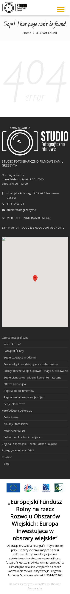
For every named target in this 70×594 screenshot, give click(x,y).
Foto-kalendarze (14, 430)
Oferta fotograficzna (15, 337)
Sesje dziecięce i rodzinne (20, 357)
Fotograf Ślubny (14, 351)
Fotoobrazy (11, 417)
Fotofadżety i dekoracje (17, 410)
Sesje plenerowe (14, 404)
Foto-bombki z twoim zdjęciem (23, 437)
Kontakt (7, 457)
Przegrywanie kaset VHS (18, 450)
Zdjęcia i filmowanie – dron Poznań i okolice (29, 444)
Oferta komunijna (15, 384)
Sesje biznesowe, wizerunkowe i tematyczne (32, 377)
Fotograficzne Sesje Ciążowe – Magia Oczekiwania (36, 371)
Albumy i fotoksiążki (16, 424)
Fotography (35, 588)
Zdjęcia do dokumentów (19, 391)
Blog (7, 463)
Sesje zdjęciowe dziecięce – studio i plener (31, 364)
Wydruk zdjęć (12, 344)
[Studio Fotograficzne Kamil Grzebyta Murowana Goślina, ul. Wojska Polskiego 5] (19, 7)
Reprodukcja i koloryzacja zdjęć (24, 397)
